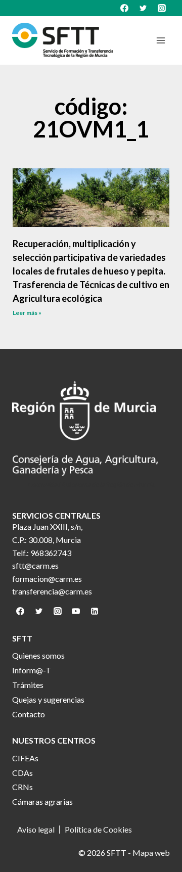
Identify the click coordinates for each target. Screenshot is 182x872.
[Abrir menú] (160, 40)
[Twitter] (143, 8)
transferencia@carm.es (52, 591)
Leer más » (27, 312)
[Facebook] (124, 8)
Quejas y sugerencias (48, 699)
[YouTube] (76, 611)
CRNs (22, 787)
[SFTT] (62, 40)
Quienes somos (38, 655)
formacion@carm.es (47, 578)
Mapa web (151, 852)
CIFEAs (25, 758)
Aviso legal (36, 829)
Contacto (28, 714)
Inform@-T (31, 670)
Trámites (27, 685)
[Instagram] (162, 8)
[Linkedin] (94, 611)
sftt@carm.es (35, 565)
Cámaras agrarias (42, 801)
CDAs (22, 772)
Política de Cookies (98, 829)
